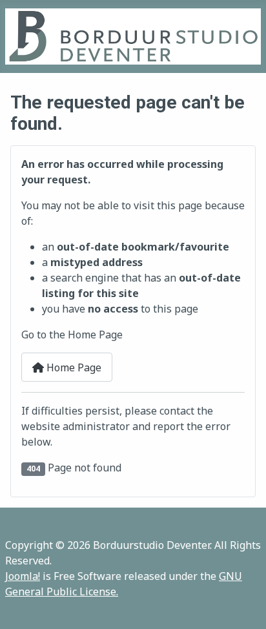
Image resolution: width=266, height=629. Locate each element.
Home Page (72, 367)
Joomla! (22, 576)
